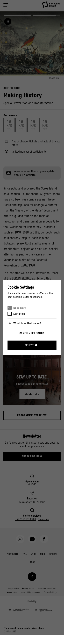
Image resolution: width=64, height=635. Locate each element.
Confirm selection (31, 333)
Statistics (19, 313)
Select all (32, 345)
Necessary (19, 307)
